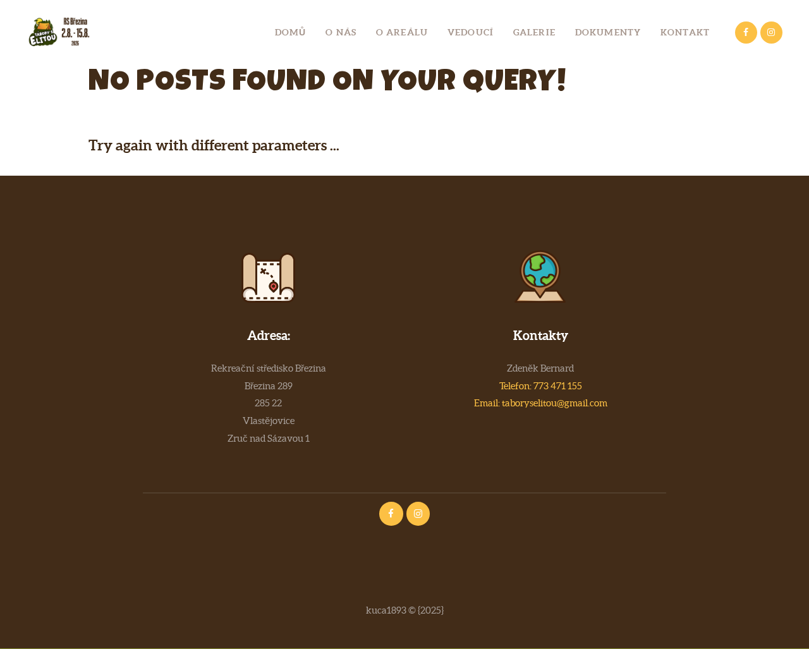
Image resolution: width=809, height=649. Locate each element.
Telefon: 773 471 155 (540, 385)
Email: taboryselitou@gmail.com (540, 402)
